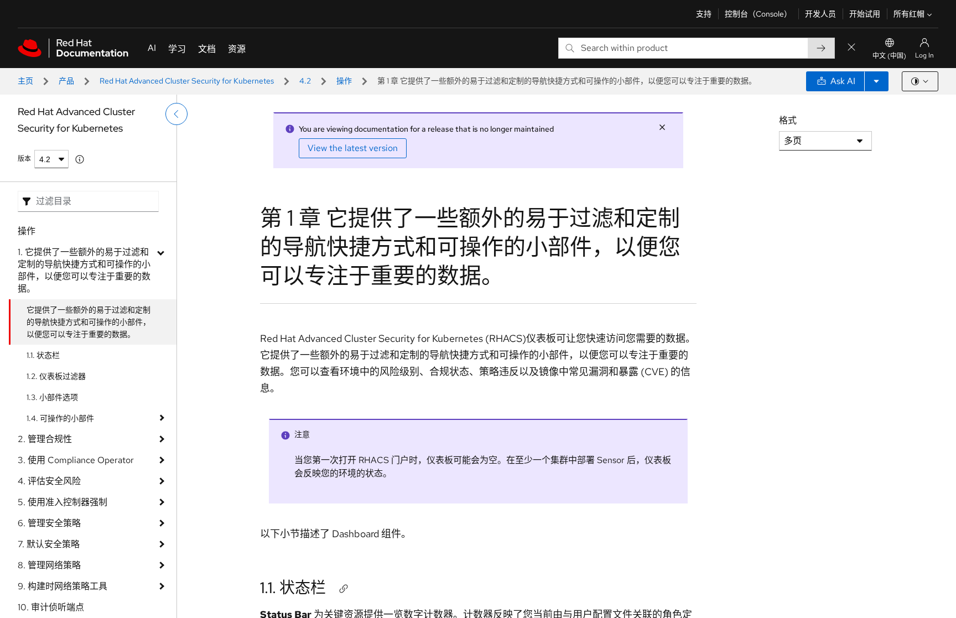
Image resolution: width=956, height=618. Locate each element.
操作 (344, 81)
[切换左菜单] (176, 114)
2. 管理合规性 (45, 439)
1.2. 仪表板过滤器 (56, 376)
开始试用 (864, 14)
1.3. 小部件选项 (52, 397)
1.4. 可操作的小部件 (60, 418)
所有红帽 (908, 14)
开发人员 (820, 14)
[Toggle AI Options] (876, 81)
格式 (788, 120)
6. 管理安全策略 (49, 523)
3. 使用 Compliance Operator (76, 460)
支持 (703, 14)
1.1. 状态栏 (43, 355)
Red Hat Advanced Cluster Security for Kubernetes (187, 81)
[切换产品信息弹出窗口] (79, 159)
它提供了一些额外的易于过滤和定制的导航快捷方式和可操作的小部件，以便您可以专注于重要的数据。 (88, 322)
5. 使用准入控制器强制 (62, 502)
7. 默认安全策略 (49, 544)
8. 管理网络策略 (49, 565)
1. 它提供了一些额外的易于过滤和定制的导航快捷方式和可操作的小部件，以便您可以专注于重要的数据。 (84, 270)
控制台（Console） (758, 14)
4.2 (305, 81)
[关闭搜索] (851, 48)
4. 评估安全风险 (49, 481)
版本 (24, 158)
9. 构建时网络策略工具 (62, 586)
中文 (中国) (889, 55)
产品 (66, 81)
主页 (25, 81)
